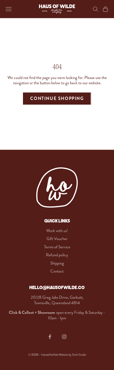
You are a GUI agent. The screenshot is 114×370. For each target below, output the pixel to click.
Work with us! (57, 231)
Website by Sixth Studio (72, 355)
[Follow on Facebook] (50, 336)
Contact (57, 271)
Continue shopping (57, 98)
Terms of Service (57, 247)
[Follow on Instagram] (64, 336)
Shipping (57, 263)
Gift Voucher (57, 239)
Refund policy (57, 255)
